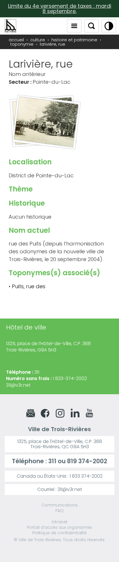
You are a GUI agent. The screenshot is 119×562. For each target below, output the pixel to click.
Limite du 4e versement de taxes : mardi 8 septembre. (59, 8)
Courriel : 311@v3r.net (59, 489)
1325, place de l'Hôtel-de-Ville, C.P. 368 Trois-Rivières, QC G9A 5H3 (59, 444)
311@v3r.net (18, 385)
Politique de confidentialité (59, 533)
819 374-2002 (87, 461)
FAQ (59, 511)
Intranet (60, 522)
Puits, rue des (28, 286)
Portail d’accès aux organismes (59, 527)
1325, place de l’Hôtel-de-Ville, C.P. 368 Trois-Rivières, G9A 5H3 (48, 346)
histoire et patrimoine (74, 40)
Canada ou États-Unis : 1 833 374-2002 (60, 476)
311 (52, 461)
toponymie (22, 44)
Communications (59, 505)
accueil (16, 40)
